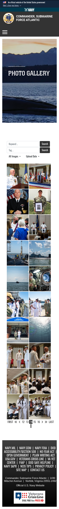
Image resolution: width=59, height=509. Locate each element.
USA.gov (10, 459)
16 (38, 422)
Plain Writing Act (44, 455)
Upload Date (32, 156)
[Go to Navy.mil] (29, 10)
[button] (12, 5)
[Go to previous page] (19, 422)
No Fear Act (47, 452)
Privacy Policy (44, 466)
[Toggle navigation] (5, 32)
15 (34, 422)
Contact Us (37, 470)
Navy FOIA (41, 448)
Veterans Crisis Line (31, 459)
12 (23, 422)
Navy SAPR (10, 466)
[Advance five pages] (46, 422)
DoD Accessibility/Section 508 (30, 450)
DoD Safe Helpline (39, 463)
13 (27, 422)
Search (45, 143)
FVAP (22, 463)
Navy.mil (10, 448)
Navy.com (25, 448)
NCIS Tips (25, 466)
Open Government (18, 455)
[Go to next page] (42, 422)
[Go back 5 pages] (16, 422)
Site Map (21, 470)
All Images (14, 156)
